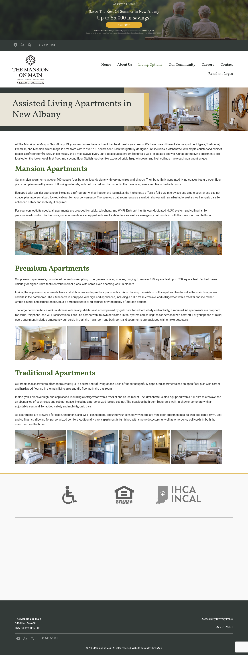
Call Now (124, 24)
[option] (69, 494)
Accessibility (209, 619)
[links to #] (69, 499)
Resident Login (220, 73)
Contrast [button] (15, 45)
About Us (124, 64)
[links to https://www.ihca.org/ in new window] (178, 499)
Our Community (181, 64)
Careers (208, 64)
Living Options (150, 64)
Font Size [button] (22, 45)
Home (106, 64)
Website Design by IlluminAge (147, 648)
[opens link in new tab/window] (234, 45)
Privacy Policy (225, 619)
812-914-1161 (47, 44)
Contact (226, 64)
